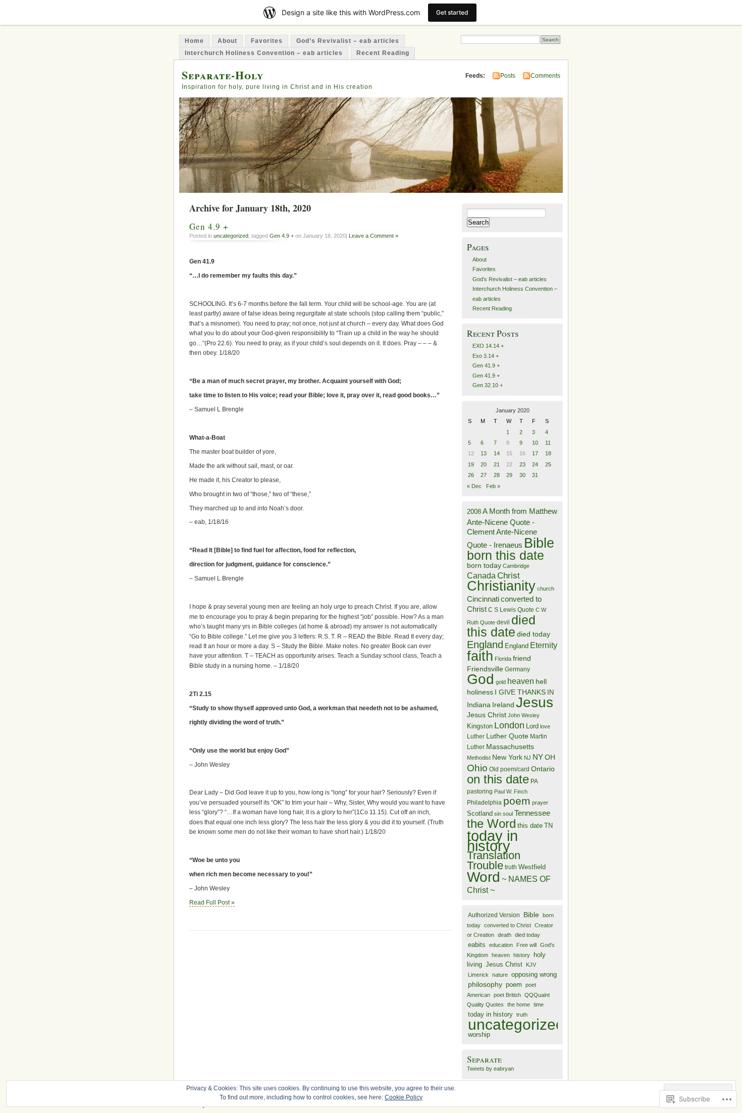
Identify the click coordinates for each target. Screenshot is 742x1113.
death (504, 935)
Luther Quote (507, 736)
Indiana (479, 705)
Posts (507, 75)
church (545, 589)
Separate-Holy (222, 75)
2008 (474, 511)
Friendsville (485, 669)
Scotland (480, 813)
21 (497, 464)
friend (522, 658)
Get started (452, 12)
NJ (527, 758)
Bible (539, 543)
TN (548, 825)
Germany (517, 669)
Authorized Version (494, 915)
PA (534, 781)
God (480, 679)
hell (541, 681)
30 (522, 475)
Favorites (267, 40)
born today (484, 565)
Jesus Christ (486, 715)
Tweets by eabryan (490, 1069)
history (521, 955)
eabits (477, 944)
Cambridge (516, 566)
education (501, 945)
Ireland (503, 705)
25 (548, 464)
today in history (492, 840)
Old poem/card (509, 769)
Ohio (477, 767)
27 (484, 475)
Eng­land (516, 646)
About (227, 40)
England (485, 644)
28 (497, 475)
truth (511, 867)
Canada (481, 575)
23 (522, 464)
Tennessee (532, 813)
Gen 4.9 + (209, 226)
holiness (480, 692)
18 (548, 453)
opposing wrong (534, 974)
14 (497, 453)
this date (530, 825)
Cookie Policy (403, 1097)
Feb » (493, 486)
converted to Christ (507, 925)
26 (471, 475)
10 (535, 443)
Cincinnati (483, 599)
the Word (491, 823)
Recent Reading (382, 53)
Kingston (480, 726)
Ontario (543, 769)
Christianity (501, 586)
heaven (520, 681)
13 (484, 453)
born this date (505, 555)
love (545, 726)
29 (509, 475)
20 (484, 464)
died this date (501, 626)
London (509, 725)
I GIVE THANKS (520, 692)
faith (480, 656)
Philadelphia (484, 803)
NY (538, 757)
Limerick (478, 975)
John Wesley (524, 715)
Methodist (479, 758)
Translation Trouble (493, 860)
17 (535, 453)
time (539, 1004)
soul (508, 814)
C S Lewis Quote (511, 610)
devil (503, 622)
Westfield (532, 867)
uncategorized (231, 236)
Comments (545, 75)
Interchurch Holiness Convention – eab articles (264, 53)
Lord (532, 726)
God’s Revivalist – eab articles (347, 40)
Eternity (543, 645)
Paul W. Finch (510, 791)
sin (497, 814)
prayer (540, 803)
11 (548, 443)
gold (501, 682)
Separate (484, 1059)
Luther (476, 736)
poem (517, 801)
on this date (498, 779)
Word (483, 877)
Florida (503, 659)
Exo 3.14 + (485, 356)
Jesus (534, 702)
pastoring (480, 791)
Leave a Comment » (373, 236)
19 (471, 464)
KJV (531, 965)
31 (535, 475)
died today (533, 634)
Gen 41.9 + (486, 365)
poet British (507, 995)
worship (479, 1034)
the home (518, 1004)
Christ (508, 575)
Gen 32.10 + (487, 385)
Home (194, 40)
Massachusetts (510, 747)
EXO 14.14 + (488, 346)
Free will (526, 945)
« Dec (474, 486)
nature (500, 975)
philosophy (485, 984)
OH (550, 757)
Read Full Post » (212, 902)
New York (507, 757)
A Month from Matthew (520, 511)
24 (535, 464)
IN (550, 692)
